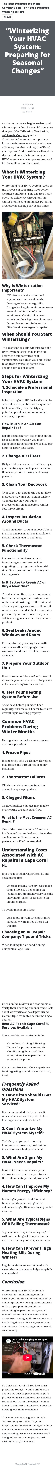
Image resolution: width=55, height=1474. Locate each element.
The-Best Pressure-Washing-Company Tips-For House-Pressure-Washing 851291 (26, 7)
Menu (6, 17)
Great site (14, 508)
